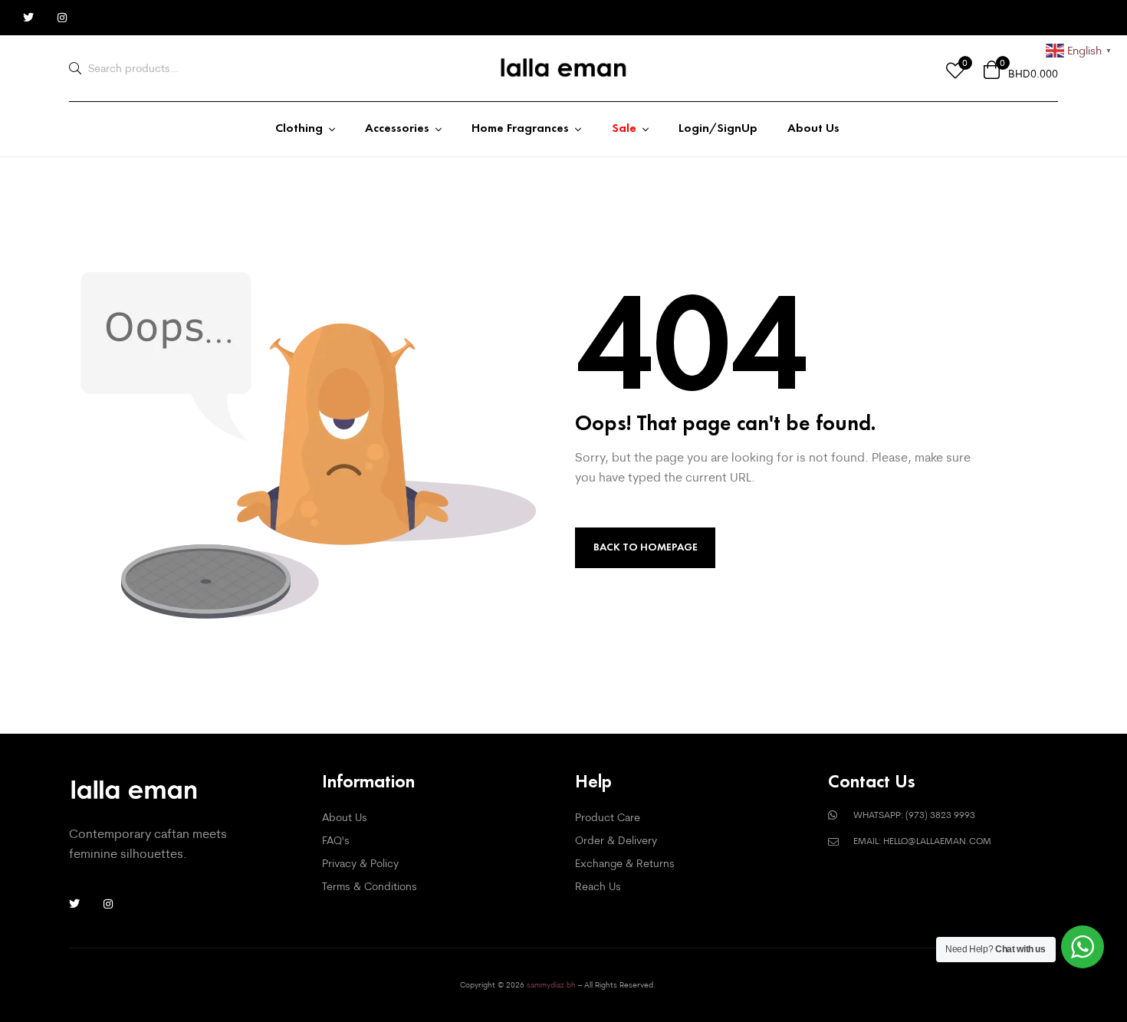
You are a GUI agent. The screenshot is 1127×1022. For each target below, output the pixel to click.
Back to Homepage (645, 547)
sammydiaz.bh (551, 985)
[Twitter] (28, 17)
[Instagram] (62, 17)
